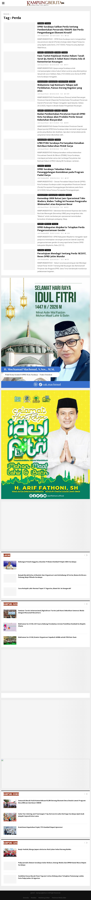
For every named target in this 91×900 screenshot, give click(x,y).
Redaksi (33, 898)
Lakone (7, 555)
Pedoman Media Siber (59, 898)
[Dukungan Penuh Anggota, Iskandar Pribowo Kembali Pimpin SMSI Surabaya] (10, 565)
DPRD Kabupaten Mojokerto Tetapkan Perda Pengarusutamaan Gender (60, 228)
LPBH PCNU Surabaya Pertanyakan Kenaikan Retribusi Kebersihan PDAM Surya (60, 144)
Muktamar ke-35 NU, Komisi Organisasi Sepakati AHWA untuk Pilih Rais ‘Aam (47, 637)
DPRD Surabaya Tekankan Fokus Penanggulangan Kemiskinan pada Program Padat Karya (60, 172)
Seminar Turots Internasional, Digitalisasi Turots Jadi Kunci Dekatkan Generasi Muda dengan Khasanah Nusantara (51, 611)
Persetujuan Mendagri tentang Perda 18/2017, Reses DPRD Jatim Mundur (61, 255)
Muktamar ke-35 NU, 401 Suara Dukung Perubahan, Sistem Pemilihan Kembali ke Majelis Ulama (52, 625)
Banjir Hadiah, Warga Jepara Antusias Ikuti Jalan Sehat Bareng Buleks (44, 849)
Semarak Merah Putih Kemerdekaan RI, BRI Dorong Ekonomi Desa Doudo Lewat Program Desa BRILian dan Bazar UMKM (52, 801)
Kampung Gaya (11, 842)
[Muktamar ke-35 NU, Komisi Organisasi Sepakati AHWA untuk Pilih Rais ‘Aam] (10, 640)
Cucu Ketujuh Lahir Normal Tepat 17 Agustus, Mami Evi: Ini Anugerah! (44, 588)
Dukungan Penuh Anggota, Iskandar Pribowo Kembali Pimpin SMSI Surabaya (47, 561)
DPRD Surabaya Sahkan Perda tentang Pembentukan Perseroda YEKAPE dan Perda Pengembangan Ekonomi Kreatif (60, 30)
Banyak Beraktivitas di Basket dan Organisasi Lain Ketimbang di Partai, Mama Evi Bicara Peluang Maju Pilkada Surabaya (52, 576)
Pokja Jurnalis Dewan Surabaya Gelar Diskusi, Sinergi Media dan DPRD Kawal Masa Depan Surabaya (52, 863)
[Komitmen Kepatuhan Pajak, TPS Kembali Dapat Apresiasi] (10, 830)
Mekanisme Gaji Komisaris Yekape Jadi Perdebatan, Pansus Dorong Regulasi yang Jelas (59, 88)
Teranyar (47, 23)
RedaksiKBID (45, 36)
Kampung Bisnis (42, 81)
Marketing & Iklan (44, 898)
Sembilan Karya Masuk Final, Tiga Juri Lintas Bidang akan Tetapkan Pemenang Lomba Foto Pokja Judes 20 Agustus (51, 877)
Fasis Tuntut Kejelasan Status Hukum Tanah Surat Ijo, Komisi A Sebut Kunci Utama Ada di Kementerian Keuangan (61, 59)
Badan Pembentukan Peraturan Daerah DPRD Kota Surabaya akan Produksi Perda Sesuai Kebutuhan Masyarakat (61, 117)
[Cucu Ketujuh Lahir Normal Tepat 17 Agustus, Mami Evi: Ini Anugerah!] (10, 591)
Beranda (26, 898)
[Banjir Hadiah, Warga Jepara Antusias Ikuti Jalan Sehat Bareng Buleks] (10, 852)
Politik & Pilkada (63, 81)
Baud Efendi (45, 65)
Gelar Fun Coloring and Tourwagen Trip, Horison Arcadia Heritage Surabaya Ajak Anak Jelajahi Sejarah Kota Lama (51, 815)
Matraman (48, 224)
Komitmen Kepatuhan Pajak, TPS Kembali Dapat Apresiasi (40, 827)
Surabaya (40, 23)
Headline (40, 52)
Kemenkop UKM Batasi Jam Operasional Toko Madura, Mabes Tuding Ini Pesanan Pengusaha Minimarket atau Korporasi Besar (62, 201)
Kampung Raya (49, 52)
